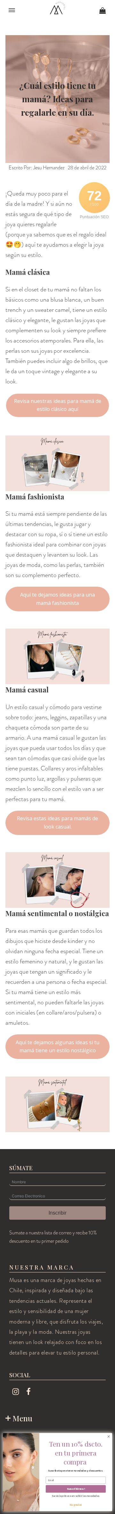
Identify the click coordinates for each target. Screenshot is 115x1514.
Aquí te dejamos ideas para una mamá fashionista (57, 598)
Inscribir (57, 1213)
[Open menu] (11, 10)
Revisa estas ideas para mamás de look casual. (57, 822)
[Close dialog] (108, 1436)
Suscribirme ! (76, 1489)
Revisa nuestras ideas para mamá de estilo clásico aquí (57, 405)
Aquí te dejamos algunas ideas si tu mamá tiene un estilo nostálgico (57, 1046)
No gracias (76, 1505)
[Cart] (102, 11)
